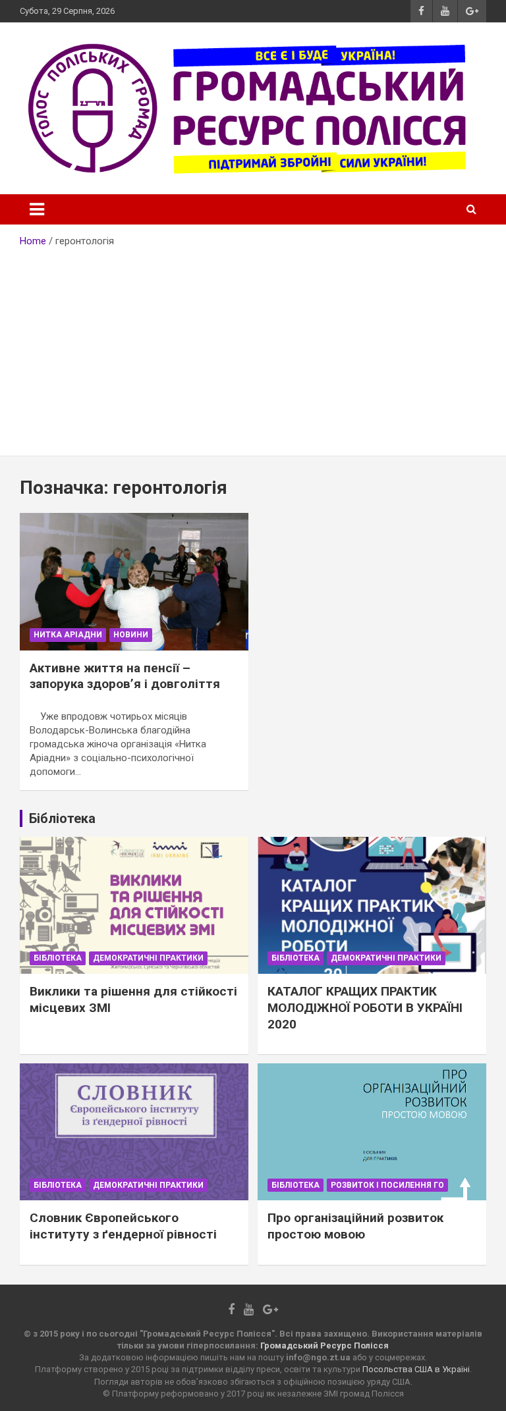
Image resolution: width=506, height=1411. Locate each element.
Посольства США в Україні (416, 1369)
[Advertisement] (253, 347)
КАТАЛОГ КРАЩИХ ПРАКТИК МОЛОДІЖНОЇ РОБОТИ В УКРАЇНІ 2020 (365, 1007)
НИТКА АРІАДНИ (68, 634)
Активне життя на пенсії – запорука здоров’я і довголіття (125, 676)
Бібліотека (58, 958)
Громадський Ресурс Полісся (324, 1345)
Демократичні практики (148, 958)
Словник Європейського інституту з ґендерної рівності (123, 1226)
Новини (130, 634)
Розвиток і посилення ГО (387, 1185)
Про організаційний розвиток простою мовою (355, 1226)
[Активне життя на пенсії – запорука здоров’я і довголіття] (134, 582)
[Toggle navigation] (37, 209)
